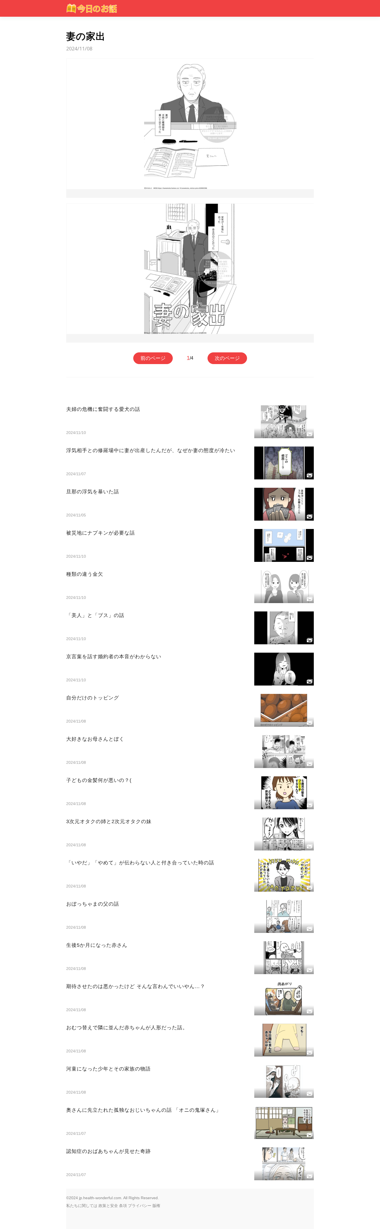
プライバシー (139, 1205)
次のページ (227, 358)
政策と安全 (108, 1205)
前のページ (153, 358)
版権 (156, 1205)
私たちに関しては (81, 1205)
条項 (123, 1205)
